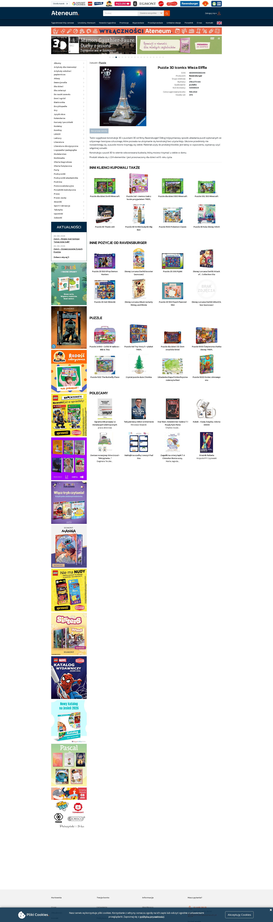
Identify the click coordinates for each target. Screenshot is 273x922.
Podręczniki (59, 173)
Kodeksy (58, 126)
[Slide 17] (160, 57)
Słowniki (58, 201)
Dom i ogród (59, 98)
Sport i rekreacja (62, 205)
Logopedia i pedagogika (65, 150)
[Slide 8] (132, 57)
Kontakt (209, 22)
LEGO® (57, 134)
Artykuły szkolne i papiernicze (62, 73)
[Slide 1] (110, 57)
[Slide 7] (129, 57)
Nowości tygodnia (107, 22)
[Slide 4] (119, 57)
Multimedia (59, 158)
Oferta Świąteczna (63, 166)
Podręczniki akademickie (66, 177)
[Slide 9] (135, 57)
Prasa (57, 193)
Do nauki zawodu (62, 94)
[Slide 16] (157, 57)
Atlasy (57, 78)
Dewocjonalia (60, 82)
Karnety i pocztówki (63, 122)
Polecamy (99, 393)
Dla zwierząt (60, 90)
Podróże (58, 181)
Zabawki (58, 217)
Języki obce (59, 114)
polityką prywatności (152, 917)
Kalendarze (59, 118)
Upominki (58, 213)
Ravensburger (195, 75)
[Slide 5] (122, 57)
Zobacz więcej (61, 257)
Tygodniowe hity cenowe (62, 22)
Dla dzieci (58, 86)
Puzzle (96, 318)
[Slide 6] (125, 57)
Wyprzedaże (138, 22)
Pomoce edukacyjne (64, 185)
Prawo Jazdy (60, 197)
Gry (55, 110)
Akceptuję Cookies (239, 915)
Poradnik (189, 22)
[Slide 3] (116, 57)
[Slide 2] (113, 57)
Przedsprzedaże (155, 22)
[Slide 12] (144, 57)
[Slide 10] (138, 57)
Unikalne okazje (174, 22)
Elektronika (59, 102)
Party (56, 170)
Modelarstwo (60, 154)
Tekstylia (58, 209)
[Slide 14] (150, 57)
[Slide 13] (147, 57)
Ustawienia (102, 907)
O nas (199, 22)
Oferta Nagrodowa (63, 162)
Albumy (57, 63)
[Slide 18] (163, 57)
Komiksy (58, 130)
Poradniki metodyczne (65, 189)
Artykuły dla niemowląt (65, 67)
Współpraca (147, 907)
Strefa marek (59, 3)
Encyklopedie (60, 106)
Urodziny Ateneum (86, 22)
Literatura (59, 142)
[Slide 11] (141, 57)
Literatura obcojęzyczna (66, 146)
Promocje (124, 22)
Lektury (58, 138)
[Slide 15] (154, 57)
